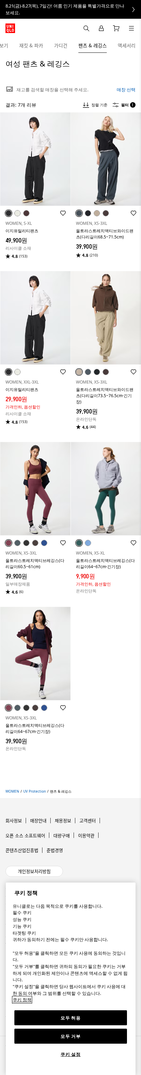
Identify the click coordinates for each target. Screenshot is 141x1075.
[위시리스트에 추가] (62, 213)
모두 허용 (70, 1018)
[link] (70, 9)
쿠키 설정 (70, 1054)
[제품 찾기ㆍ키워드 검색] (131, 28)
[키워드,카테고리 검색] (86, 28)
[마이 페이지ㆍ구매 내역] (101, 28)
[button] (35, 159)
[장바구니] (116, 28)
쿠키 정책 (22, 1000)
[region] (71, 979)
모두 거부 (70, 1036)
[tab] (31, 45)
